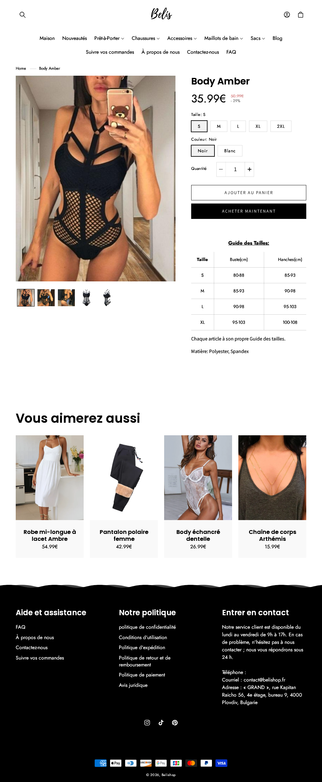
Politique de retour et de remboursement (144, 661)
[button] (23, 15)
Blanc (230, 151)
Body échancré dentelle (198, 535)
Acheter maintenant (249, 211)
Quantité (199, 168)
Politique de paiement (142, 674)
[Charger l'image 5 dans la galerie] (86, 297)
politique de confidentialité (147, 627)
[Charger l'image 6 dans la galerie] (106, 297)
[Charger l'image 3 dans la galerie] (45, 297)
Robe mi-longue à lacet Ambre (50, 535)
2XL (281, 126)
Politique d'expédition (142, 647)
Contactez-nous (31, 647)
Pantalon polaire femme (124, 535)
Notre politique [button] (147, 612)
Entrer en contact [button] (255, 612)
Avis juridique (133, 685)
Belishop (169, 774)
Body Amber (49, 68)
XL (258, 126)
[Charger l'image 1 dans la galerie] (25, 297)
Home (21, 68)
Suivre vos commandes (40, 657)
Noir (203, 151)
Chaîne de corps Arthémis (272, 535)
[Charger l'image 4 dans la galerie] (66, 297)
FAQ (20, 627)
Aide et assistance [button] (51, 612)
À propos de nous (35, 637)
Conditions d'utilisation (143, 637)
